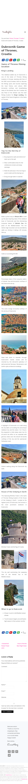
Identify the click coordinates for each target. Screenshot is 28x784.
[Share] (14, 60)
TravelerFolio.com (9, 774)
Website (3, 697)
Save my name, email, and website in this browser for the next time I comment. (13, 707)
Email (3, 691)
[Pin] (10, 60)
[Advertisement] (14, 15)
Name (3, 685)
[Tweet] (7, 60)
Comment (4, 666)
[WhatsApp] (18, 60)
